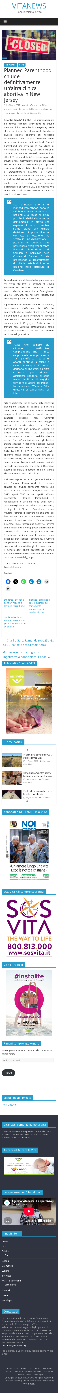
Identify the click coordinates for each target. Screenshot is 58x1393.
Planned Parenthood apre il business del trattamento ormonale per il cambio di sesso (39, 606)
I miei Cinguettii (9, 1104)
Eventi (5, 1295)
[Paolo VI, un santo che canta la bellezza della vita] (12, 791)
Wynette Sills (35, 113)
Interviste (6, 1275)
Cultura (5, 1270)
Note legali (7, 1300)
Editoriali (6, 1290)
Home (5, 1241)
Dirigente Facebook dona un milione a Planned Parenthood (14, 602)
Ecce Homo (10, 1284)
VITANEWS (29, 6)
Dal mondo (10, 64)
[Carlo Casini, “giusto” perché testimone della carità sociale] (12, 773)
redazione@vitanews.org (14, 1345)
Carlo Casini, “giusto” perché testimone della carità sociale (38, 774)
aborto (24, 109)
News (21, 64)
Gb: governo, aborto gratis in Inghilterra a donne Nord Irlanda (26, 654)
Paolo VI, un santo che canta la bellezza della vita (37, 793)
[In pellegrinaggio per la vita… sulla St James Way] (12, 754)
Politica (5, 1251)
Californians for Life (37, 109)
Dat (7, 1255)
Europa (5, 1260)
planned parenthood (20, 113)
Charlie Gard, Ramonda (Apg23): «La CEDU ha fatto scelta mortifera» (28, 643)
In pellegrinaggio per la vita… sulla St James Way (37, 756)
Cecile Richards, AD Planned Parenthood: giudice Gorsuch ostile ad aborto (15, 622)
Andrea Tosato (30, 105)
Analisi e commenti (11, 1280)
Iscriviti (8, 1072)
